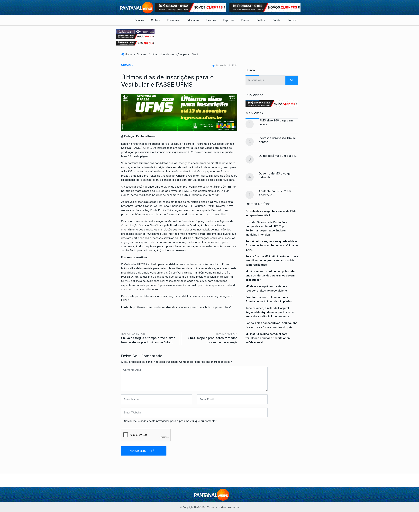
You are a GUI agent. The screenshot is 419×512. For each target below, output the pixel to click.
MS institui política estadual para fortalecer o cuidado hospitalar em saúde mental (268, 338)
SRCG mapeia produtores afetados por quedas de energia (212, 338)
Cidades (139, 20)
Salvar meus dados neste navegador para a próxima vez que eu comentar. (170, 421)
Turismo (292, 20)
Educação (193, 20)
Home (128, 54)
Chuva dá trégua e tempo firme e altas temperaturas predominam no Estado (148, 338)
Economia (173, 20)
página (144, 156)
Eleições (211, 20)
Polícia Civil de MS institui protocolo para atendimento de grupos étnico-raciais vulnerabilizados (272, 260)
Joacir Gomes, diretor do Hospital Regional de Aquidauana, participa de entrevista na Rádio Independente (270, 312)
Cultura (155, 20)
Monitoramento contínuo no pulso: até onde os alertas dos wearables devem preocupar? (270, 275)
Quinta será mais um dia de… (278, 155)
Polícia (245, 20)
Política (260, 20)
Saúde (276, 20)
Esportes (228, 20)
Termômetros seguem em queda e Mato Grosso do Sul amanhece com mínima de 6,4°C (272, 245)
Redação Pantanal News (139, 136)
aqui (231, 179)
